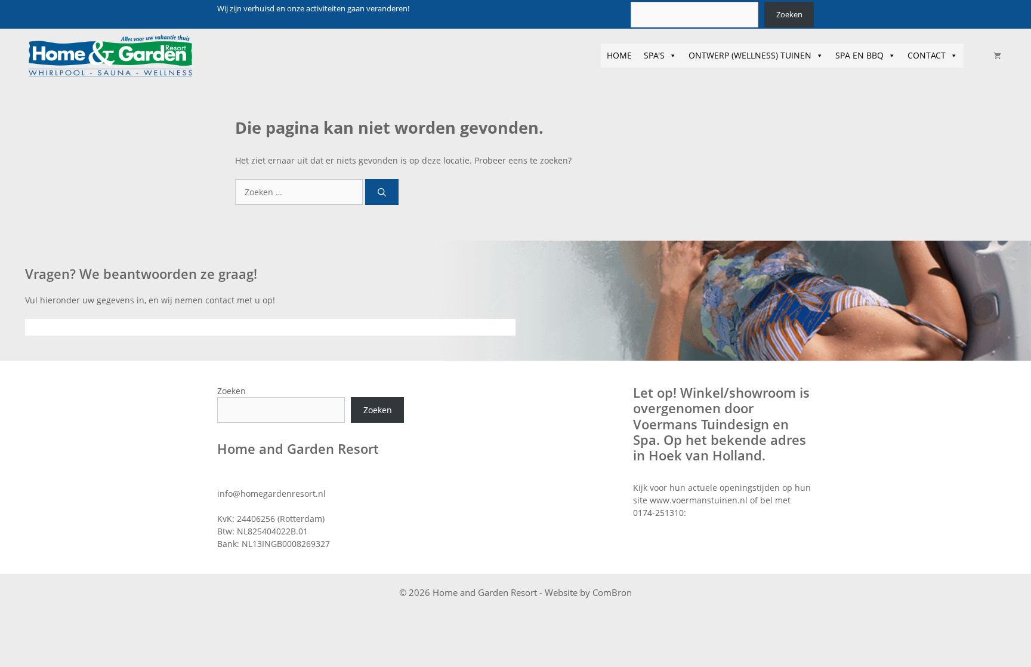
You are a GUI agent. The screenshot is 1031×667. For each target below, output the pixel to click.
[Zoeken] (382, 192)
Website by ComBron (588, 592)
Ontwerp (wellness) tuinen (750, 55)
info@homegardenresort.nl (271, 493)
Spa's (654, 55)
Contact (926, 55)
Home (619, 55)
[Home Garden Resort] (110, 55)
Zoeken (789, 14)
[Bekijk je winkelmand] (997, 55)
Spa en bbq (859, 55)
